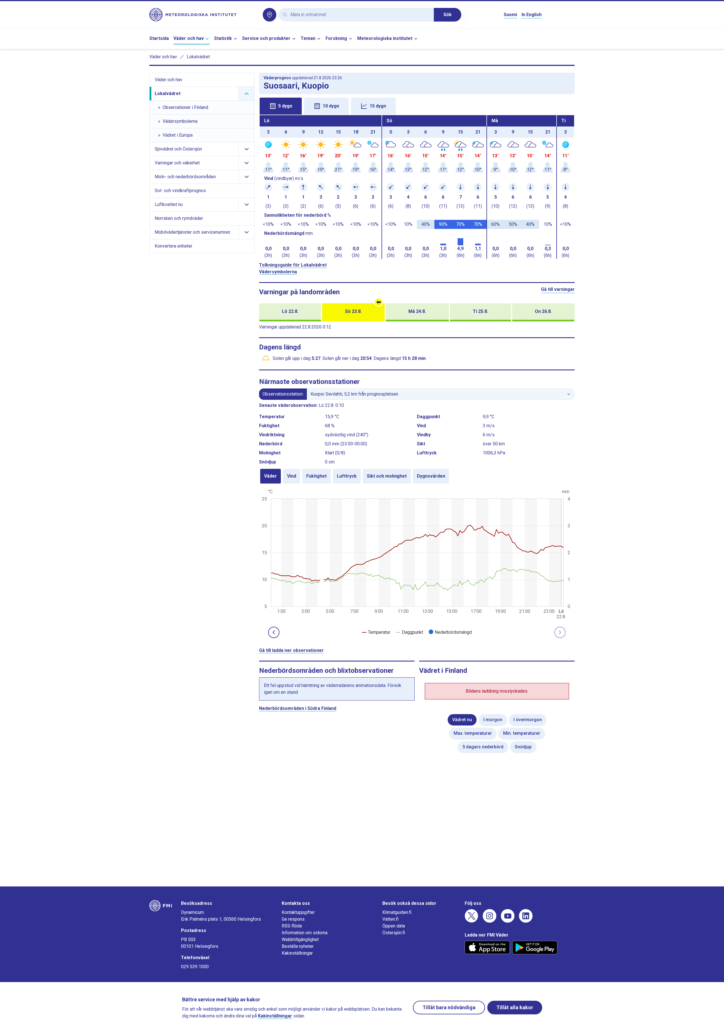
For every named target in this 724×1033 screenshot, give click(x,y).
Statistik (223, 38)
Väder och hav (188, 38)
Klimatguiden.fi (396, 912)
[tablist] (417, 105)
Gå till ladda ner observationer (291, 650)
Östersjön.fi (393, 932)
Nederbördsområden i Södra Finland (297, 708)
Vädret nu (462, 719)
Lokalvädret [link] (198, 56)
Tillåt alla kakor (514, 1007)
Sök (447, 14)
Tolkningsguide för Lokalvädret (293, 265)
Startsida (159, 38)
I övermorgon (528, 719)
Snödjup (523, 746)
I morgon (492, 719)
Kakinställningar (297, 953)
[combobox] (359, 15)
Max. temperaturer (473, 733)
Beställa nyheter (298, 946)
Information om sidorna (304, 932)
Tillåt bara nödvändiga (449, 1007)
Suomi (510, 14)
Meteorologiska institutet (384, 38)
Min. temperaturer (521, 733)
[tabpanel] (417, 187)
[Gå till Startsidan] (201, 15)
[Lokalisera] (269, 15)
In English (532, 14)
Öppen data (393, 926)
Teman (308, 38)
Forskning (336, 38)
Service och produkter (266, 38)
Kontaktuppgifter (298, 912)
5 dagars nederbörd (482, 746)
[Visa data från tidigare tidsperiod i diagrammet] (273, 632)
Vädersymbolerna (278, 271)
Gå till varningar (558, 289)
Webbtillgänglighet (300, 939)
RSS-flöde (292, 926)
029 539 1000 (195, 966)
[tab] (281, 106)
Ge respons (293, 919)
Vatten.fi (390, 919)
